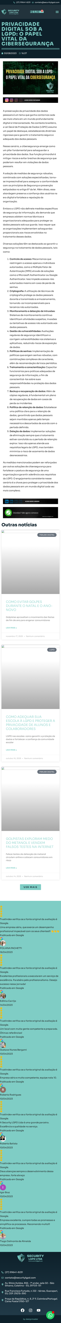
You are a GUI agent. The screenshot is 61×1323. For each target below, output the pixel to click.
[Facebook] (22, 1310)
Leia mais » (11, 628)
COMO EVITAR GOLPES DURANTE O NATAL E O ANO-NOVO (29, 606)
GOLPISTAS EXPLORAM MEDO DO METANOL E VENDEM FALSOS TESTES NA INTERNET (29, 843)
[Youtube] (38, 1310)
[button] (57, 11)
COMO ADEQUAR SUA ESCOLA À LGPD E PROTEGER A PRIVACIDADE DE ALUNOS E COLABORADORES (30, 723)
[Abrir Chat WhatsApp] (50, 1315)
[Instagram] (30, 1310)
